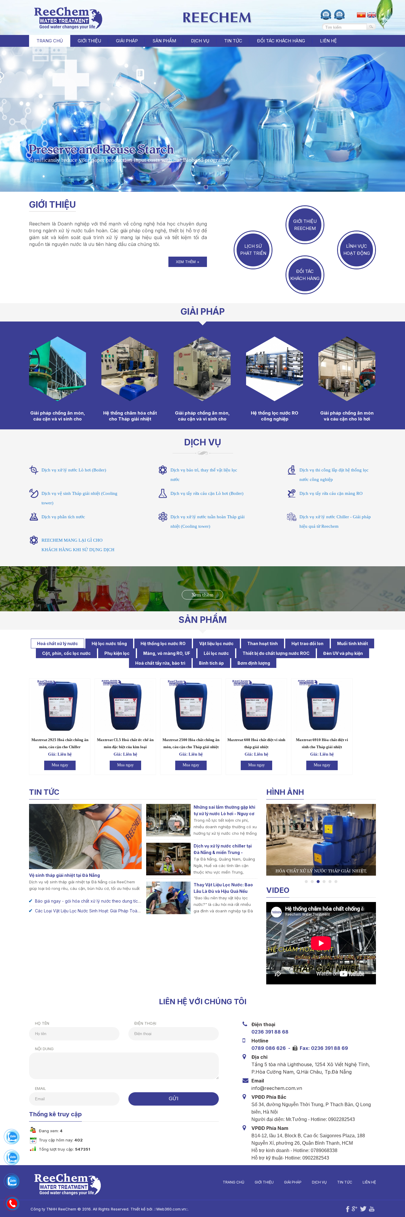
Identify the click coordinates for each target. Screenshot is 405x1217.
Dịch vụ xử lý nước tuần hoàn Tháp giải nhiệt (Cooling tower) (207, 521)
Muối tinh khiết (352, 643)
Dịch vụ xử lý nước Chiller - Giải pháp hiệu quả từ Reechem (335, 521)
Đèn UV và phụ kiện (343, 653)
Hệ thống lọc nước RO (163, 643)
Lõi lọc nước (216, 653)
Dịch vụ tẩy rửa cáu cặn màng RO (331, 493)
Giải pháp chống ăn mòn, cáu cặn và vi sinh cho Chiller (202, 419)
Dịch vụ (202, 442)
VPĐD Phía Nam (269, 1128)
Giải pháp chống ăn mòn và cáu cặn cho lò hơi (347, 416)
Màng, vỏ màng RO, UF (166, 653)
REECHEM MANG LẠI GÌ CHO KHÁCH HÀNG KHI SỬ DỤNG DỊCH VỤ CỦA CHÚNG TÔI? (78, 550)
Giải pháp (293, 1182)
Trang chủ (49, 41)
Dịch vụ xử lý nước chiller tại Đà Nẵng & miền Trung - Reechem (223, 852)
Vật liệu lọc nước (216, 643)
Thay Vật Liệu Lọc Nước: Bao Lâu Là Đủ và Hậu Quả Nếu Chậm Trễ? (223, 891)
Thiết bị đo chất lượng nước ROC (276, 653)
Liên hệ (369, 1182)
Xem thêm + (188, 261)
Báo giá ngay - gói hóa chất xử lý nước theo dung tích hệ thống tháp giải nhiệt (110, 900)
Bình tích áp (211, 663)
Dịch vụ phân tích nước (63, 516)
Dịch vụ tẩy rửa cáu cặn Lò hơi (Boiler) (206, 493)
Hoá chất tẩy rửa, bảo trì (160, 663)
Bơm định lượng (253, 663)
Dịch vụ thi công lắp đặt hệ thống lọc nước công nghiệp (334, 475)
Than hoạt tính (262, 643)
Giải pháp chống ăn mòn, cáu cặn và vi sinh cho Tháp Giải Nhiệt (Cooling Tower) (57, 422)
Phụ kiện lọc (117, 653)
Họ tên (42, 1023)
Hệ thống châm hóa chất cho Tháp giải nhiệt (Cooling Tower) (130, 419)
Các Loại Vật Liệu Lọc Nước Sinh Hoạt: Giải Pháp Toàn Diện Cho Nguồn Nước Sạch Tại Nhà (123, 910)
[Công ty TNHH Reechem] (67, 27)
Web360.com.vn (171, 1209)
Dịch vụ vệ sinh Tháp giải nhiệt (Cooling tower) (79, 498)
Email (40, 1088)
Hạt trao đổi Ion (307, 643)
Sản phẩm (202, 619)
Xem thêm (202, 594)
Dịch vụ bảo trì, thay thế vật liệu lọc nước (203, 475)
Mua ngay (60, 765)
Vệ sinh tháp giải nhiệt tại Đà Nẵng (64, 875)
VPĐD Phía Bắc (268, 1097)
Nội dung (44, 1048)
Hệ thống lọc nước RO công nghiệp (274, 416)
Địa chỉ (259, 1057)
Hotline (259, 1041)
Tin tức (344, 1182)
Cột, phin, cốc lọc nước (66, 653)
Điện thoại (145, 1023)
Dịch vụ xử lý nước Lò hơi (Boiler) (74, 470)
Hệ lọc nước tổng (109, 643)
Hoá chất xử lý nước (57, 643)
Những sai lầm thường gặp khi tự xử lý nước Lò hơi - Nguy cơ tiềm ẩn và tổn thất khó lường (224, 814)
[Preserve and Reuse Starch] (206, 187)
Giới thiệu (52, 204)
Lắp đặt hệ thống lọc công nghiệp (322, 870)
